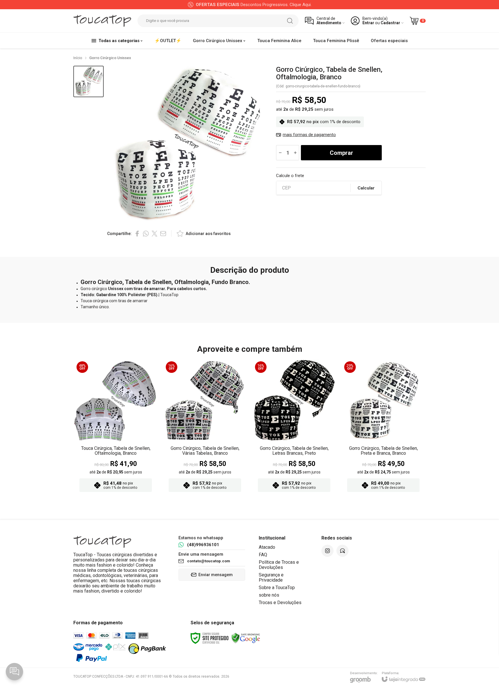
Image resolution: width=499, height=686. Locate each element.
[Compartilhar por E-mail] (163, 233)
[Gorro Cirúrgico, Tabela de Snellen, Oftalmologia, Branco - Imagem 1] (88, 81)
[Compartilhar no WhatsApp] (146, 233)
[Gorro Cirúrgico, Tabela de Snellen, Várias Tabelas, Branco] (205, 427)
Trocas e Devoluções (280, 602)
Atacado (267, 547)
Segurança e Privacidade (271, 577)
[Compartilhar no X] (154, 233)
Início (77, 58)
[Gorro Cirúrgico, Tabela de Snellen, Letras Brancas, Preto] (294, 427)
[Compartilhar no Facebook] (137, 233)
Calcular (366, 188)
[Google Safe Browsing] (245, 638)
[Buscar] (290, 20)
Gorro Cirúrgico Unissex (110, 58)
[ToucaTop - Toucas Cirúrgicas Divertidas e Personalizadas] (102, 21)
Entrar (368, 23)
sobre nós (269, 595)
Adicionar (127, 459)
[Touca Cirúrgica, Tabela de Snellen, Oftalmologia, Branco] (116, 427)
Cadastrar (390, 23)
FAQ (263, 554)
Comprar (341, 152)
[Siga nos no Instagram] (327, 551)
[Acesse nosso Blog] (342, 551)
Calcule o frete (290, 176)
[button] (88, 81)
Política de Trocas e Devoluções (279, 564)
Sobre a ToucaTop (277, 587)
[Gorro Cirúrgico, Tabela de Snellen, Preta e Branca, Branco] (383, 427)
